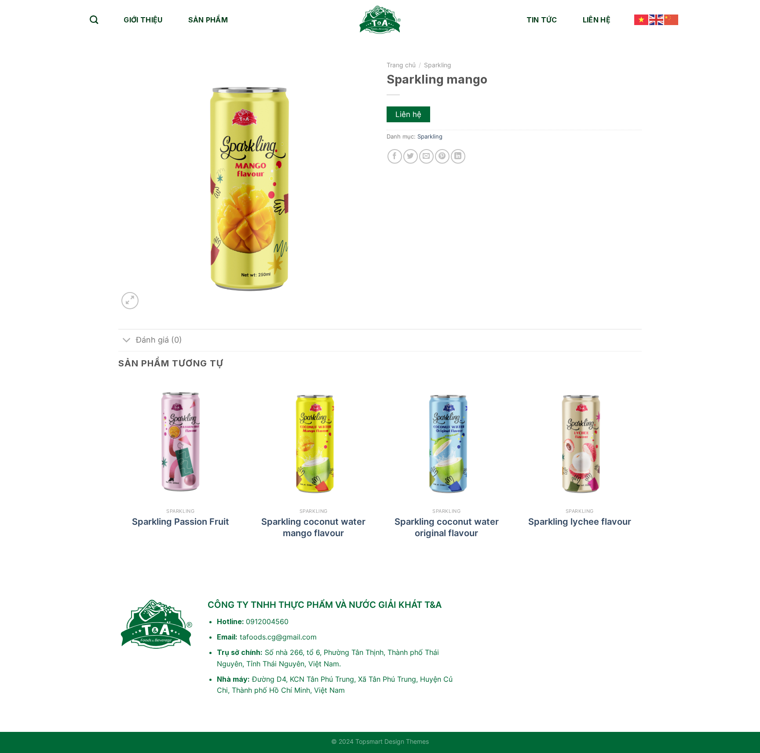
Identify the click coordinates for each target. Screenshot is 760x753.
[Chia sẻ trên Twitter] (410, 156)
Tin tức (541, 19)
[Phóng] (130, 300)
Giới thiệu (143, 19)
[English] (656, 20)
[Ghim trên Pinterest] (442, 156)
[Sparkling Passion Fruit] (180, 442)
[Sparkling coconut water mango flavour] (313, 442)
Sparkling (437, 65)
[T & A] (380, 19)
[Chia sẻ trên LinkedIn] (458, 156)
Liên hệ (596, 19)
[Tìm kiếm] (94, 19)
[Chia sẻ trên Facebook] (394, 156)
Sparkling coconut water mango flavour (313, 527)
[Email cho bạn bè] (426, 156)
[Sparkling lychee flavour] (579, 442)
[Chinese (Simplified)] (671, 20)
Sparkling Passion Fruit (180, 521)
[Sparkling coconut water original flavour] (446, 442)
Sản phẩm (208, 19)
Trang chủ (401, 65)
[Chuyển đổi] (126, 341)
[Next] (641, 468)
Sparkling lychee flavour (579, 521)
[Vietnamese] (641, 20)
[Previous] (118, 468)
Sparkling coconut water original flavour (447, 527)
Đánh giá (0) (159, 339)
